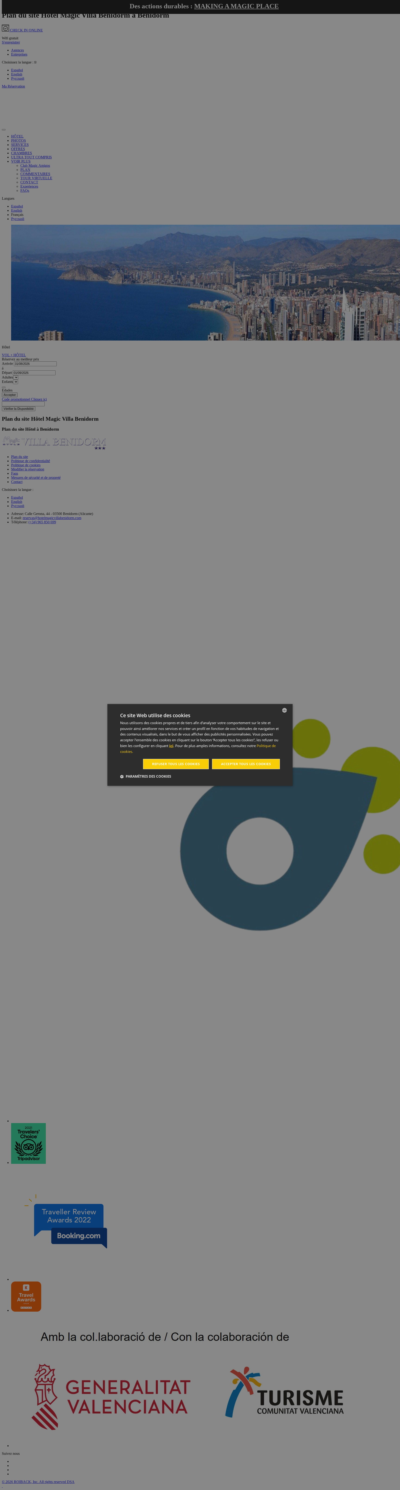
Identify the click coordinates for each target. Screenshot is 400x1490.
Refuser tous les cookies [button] (176, 764)
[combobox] (284, 710)
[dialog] (200, 745)
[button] (145, 776)
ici (171, 745)
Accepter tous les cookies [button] (246, 764)
